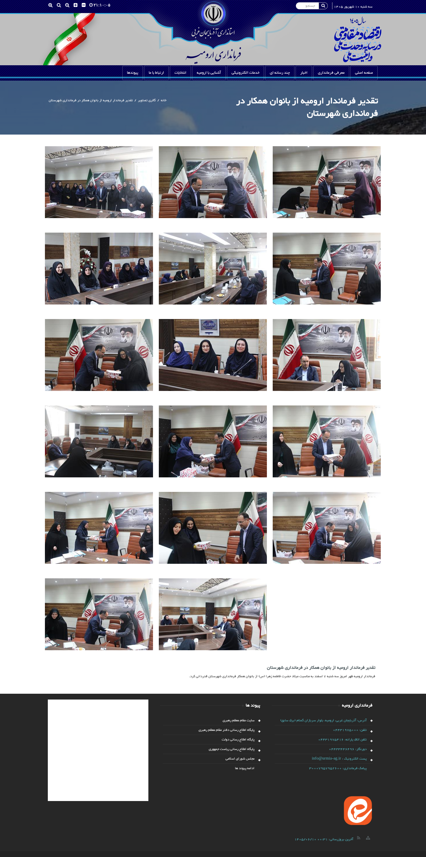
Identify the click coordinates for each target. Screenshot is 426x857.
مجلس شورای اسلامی (239, 759)
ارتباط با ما (156, 73)
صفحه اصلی (364, 73)
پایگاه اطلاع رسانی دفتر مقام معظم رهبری (226, 730)
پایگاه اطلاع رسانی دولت (238, 739)
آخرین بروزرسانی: (323, 839)
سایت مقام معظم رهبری (238, 720)
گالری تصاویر (147, 100)
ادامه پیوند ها (244, 768)
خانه (163, 100)
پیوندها (132, 73)
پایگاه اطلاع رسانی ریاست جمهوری (231, 749)
